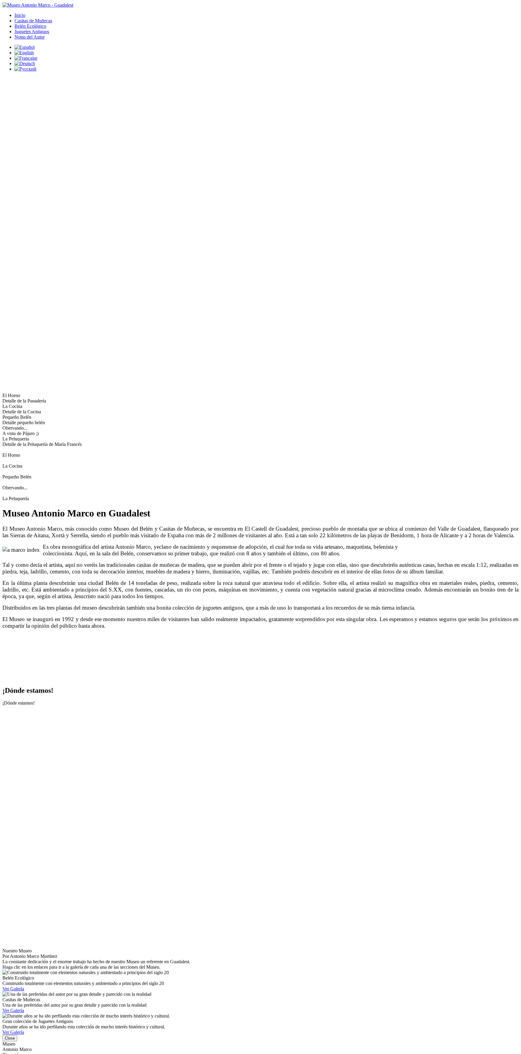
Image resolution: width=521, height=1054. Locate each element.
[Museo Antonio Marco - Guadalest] (37, 5)
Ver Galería (13, 988)
